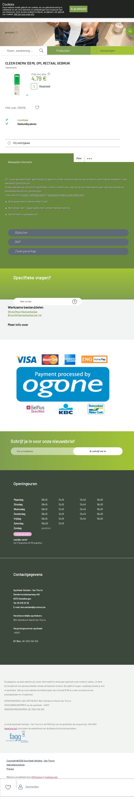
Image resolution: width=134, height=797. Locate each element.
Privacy (10, 768)
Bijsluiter (21, 232)
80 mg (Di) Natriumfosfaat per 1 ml (25, 315)
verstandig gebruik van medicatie (66, 195)
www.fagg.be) (11, 728)
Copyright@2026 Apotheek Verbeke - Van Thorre (31, 760)
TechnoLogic (51, 777)
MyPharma (37, 777)
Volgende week (23, 534)
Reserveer (44, 86)
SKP (18, 242)
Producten (63, 50)
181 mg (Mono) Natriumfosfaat (22, 311)
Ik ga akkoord (78, 8)
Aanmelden (32, 786)
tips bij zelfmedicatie (33, 195)
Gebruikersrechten (16, 764)
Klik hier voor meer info (24, 14)
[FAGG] (20, 737)
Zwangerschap (25, 251)
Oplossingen (107, 50)
